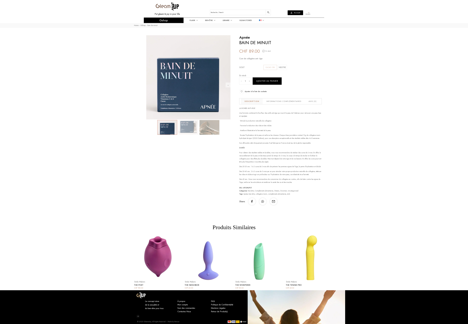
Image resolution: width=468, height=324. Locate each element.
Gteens (276, 191)
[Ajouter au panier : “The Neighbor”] (211, 258)
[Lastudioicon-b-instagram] (138, 316)
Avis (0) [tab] (313, 101)
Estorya (176, 321)
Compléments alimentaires (264, 191)
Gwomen (283, 191)
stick (288, 194)
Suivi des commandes (186, 308)
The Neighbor (192, 285)
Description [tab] (252, 101)
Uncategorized (293, 191)
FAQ (213, 301)
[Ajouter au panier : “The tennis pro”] (312, 258)
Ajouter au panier (267, 81)
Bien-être (251, 191)
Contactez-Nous (184, 311)
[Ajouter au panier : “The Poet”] (161, 258)
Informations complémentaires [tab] (283, 101)
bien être (252, 194)
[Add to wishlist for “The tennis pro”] (307, 258)
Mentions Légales (218, 308)
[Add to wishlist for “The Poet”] (155, 258)
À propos (181, 301)
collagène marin (261, 194)
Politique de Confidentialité (222, 304)
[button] (295, 12)
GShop (143, 25)
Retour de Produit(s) (219, 311)
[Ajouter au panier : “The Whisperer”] (262, 258)
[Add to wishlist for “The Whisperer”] (256, 258)
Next (228, 85)
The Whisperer (242, 285)
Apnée (245, 194)
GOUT (242, 67)
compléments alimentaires (277, 194)
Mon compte (182, 304)
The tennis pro (294, 285)
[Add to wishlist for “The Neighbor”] (206, 258)
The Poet (138, 285)
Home (136, 25)
